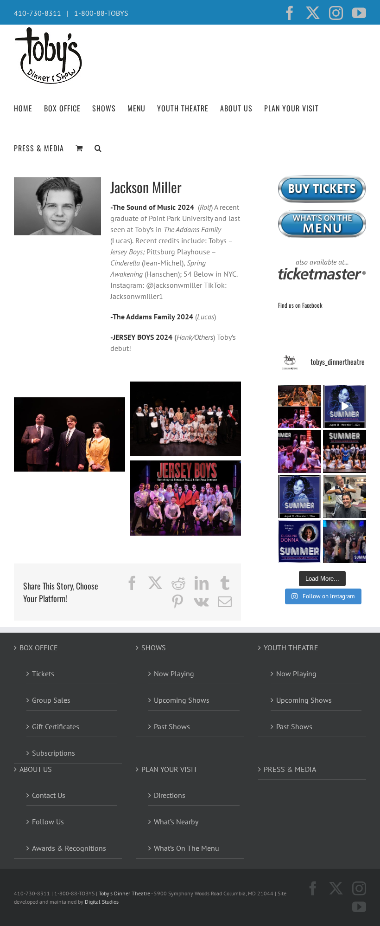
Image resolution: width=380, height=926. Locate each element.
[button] (98, 147)
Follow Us (48, 821)
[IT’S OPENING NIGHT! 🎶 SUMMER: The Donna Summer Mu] (299, 496)
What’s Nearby (176, 821)
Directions (169, 795)
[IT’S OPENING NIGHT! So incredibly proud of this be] (344, 451)
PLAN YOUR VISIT (169, 769)
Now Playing (174, 673)
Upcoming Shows (181, 700)
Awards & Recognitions (69, 848)
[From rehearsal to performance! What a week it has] (299, 406)
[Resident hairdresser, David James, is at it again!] (344, 496)
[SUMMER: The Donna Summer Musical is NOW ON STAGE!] (344, 406)
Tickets (43, 673)
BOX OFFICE (38, 647)
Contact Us (48, 795)
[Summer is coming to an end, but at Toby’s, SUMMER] (344, 541)
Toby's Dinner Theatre (124, 893)
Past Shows (172, 726)
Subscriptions (53, 753)
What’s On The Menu (186, 848)
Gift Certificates (55, 726)
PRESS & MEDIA (290, 769)
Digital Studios (102, 901)
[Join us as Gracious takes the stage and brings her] (299, 541)
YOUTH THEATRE (291, 647)
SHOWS (153, 647)
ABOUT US (35, 769)
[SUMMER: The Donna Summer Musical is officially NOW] (299, 451)
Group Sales (51, 700)
